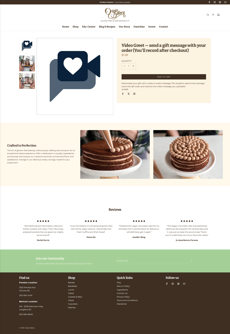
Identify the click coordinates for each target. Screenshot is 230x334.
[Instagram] (214, 2)
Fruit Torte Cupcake (122, 2)
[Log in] (213, 14)
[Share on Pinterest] (134, 94)
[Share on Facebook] (122, 94)
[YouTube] (225, 2)
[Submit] (191, 261)
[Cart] (218, 14)
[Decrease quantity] (124, 66)
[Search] (207, 14)
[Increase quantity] (133, 66)
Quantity (127, 61)
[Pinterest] (220, 2)
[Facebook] (209, 2)
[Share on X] (128, 94)
